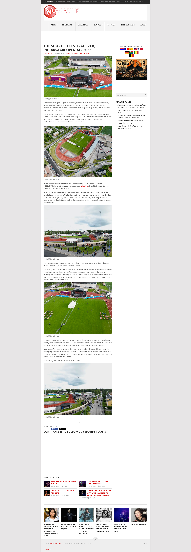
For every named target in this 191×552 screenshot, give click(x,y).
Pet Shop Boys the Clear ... (88, 2)
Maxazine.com (55, 543)
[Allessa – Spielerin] (139, 515)
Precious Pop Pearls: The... (111, 2)
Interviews (67, 25)
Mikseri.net (84, 186)
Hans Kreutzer (48, 53)
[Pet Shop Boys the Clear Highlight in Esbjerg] (69, 515)
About (143, 25)
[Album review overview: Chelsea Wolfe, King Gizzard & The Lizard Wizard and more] (51, 515)
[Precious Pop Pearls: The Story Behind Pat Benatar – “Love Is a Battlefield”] (86, 515)
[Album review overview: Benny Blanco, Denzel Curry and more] (104, 515)
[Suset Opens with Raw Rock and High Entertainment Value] (121, 515)
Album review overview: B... (134, 2)
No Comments (84, 53)
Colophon (143, 543)
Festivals (111, 25)
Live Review (74, 53)
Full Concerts (128, 25)
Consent (47, 549)
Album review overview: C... (66, 2)
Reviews (97, 25)
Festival (68, 53)
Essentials (83, 25)
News (53, 25)
